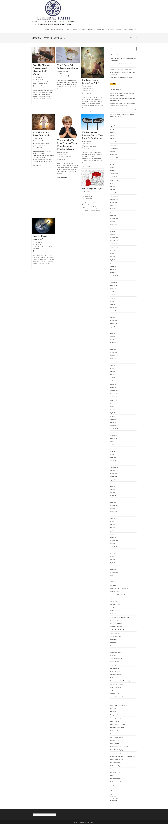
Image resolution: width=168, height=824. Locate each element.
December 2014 (114, 505)
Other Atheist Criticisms (116, 687)
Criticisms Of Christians (66, 157)
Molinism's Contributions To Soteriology (120, 681)
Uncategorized (88, 196)
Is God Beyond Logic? (92, 188)
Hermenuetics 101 (114, 661)
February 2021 (113, 269)
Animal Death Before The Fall (117, 595)
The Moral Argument (115, 762)
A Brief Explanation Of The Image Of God (120, 69)
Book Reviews (113, 601)
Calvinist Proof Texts (115, 604)
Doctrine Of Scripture (115, 636)
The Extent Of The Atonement (117, 734)
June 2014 (112, 524)
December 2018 (114, 352)
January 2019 (113, 349)
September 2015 (114, 476)
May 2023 (112, 209)
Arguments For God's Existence (118, 598)
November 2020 (114, 279)
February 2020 (113, 307)
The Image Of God (114, 743)
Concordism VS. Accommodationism (119, 617)
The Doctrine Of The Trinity (117, 727)
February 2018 (113, 384)
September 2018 (114, 362)
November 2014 (114, 508)
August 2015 (113, 480)
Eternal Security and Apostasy (117, 646)
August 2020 (113, 288)
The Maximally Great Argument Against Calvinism (122, 756)
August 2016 (113, 441)
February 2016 (113, 460)
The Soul (112, 775)
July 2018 (112, 368)
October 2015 (113, 473)
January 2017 (113, 425)
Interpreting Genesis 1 (115, 665)
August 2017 (113, 403)
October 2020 (113, 282)
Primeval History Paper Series (117, 697)
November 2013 (114, 543)
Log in (111, 794)
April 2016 (112, 454)
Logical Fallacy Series (115, 671)
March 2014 (113, 534)
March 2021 (113, 266)
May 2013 (112, 563)
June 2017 (112, 409)
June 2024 (112, 186)
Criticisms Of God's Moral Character (119, 630)
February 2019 (113, 346)
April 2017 (112, 416)
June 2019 (112, 333)
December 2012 (114, 572)
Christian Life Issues (115, 610)
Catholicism (62, 76)
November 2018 (114, 355)
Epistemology (113, 639)
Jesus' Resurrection (40, 82)
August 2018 (113, 365)
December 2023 (114, 196)
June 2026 (112, 132)
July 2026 (112, 129)
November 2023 (114, 199)
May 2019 (112, 336)
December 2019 (114, 314)
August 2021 (113, 250)
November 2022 (114, 221)
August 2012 (113, 575)
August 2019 (113, 327)
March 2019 (113, 343)
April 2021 (112, 263)
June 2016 (112, 448)
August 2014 (113, 518)
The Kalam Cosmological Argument (119, 746)
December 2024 (114, 173)
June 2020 (112, 295)
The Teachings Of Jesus (115, 778)
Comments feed (114, 798)
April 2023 (112, 212)
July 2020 (112, 292)
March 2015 (113, 496)
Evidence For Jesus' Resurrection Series (120, 649)
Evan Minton (38, 77)
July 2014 (112, 521)
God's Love (38, 247)
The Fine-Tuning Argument (116, 737)
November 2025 (114, 151)
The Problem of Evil (115, 769)
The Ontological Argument (116, 766)
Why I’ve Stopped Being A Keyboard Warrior (121, 77)
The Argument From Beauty (117, 715)
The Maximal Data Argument (117, 753)
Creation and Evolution (116, 623)
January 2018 (113, 387)
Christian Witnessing (90, 146)
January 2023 (113, 215)
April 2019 (112, 339)
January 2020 (113, 311)
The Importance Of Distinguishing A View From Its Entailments (92, 135)
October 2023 (113, 202)
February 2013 (113, 566)
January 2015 (113, 502)
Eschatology (113, 642)
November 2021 (114, 240)
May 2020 (112, 298)
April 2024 (112, 189)
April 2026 (112, 138)
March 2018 (113, 381)
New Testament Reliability (116, 684)
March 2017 (113, 419)
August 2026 (113, 126)
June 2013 (112, 559)
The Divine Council (114, 721)
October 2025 (113, 154)
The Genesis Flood (114, 740)
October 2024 (113, 177)
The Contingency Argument (117, 718)
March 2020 (113, 304)
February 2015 (113, 499)
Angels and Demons (115, 591)
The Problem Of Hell (115, 772)
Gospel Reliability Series (116, 658)
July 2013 (112, 556)
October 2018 (113, 358)
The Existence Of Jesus (115, 731)
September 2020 (114, 285)
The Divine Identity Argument (117, 724)
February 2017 (113, 422)
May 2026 (112, 135)
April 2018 (112, 378)
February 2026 (113, 142)
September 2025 (114, 158)
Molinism (112, 677)
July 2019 (112, 330)
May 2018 (112, 374)
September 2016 (114, 438)
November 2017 (114, 394)
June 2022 (112, 231)
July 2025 (112, 164)
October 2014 (113, 511)
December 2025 (114, 148)
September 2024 (114, 180)
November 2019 (114, 317)
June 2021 (112, 256)
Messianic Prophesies (115, 674)
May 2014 (112, 527)
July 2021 (112, 253)
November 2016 (114, 432)
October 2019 (113, 320)
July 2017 (112, 406)
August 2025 (113, 161)
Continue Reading (37, 102)
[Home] (127, 37)
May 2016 (112, 451)
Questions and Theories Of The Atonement (121, 705)
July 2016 (112, 445)
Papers (111, 690)
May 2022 (112, 234)
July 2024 (112, 183)
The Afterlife (113, 711)
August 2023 (113, 205)
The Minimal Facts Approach (117, 759)
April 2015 (112, 492)
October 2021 (113, 244)
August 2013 (113, 553)
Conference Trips (114, 620)
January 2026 (113, 145)
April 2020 (112, 301)
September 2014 (114, 515)
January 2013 (113, 569)
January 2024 (113, 193)
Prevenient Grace (89, 91)
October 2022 (113, 224)
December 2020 (114, 276)
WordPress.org (113, 800)
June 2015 (112, 486)
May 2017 (112, 413)
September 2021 (114, 247)
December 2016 (114, 429)
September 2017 (114, 400)
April (135, 37)
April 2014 (112, 531)
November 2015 (114, 470)
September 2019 (114, 323)
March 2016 (113, 457)
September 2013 (114, 550)
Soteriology (113, 708)
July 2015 (112, 483)
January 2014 (113, 537)
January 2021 (113, 272)
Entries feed (113, 796)
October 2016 (113, 435)
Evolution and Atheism (116, 652)
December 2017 (114, 390)
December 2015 (114, 467)
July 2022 (112, 228)
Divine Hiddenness (114, 633)
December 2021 (114, 237)
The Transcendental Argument (117, 782)
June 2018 (112, 371)
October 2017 (113, 397)
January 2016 (113, 464)
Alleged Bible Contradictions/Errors (119, 588)
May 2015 (112, 489)
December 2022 (114, 218)
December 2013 (114, 540)
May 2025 (112, 167)
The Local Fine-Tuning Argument (118, 750)
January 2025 (113, 170)
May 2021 (112, 260)
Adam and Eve (113, 585)
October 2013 (113, 547)
